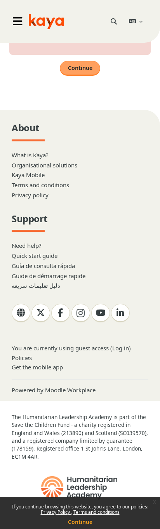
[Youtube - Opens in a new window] (100, 313)
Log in (120, 348)
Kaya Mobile (28, 175)
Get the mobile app (37, 367)
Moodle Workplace (70, 390)
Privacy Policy (56, 512)
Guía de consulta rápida (43, 266)
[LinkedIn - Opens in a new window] (120, 313)
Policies (22, 358)
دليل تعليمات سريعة (36, 285)
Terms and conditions (96, 512)
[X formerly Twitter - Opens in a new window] (40, 313)
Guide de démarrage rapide (48, 276)
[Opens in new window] (80, 487)
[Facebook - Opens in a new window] (60, 313)
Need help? (27, 245)
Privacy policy (30, 195)
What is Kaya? (30, 155)
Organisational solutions (44, 165)
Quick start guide (34, 255)
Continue (80, 522)
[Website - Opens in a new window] (21, 313)
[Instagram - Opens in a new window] (80, 313)
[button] (113, 21)
